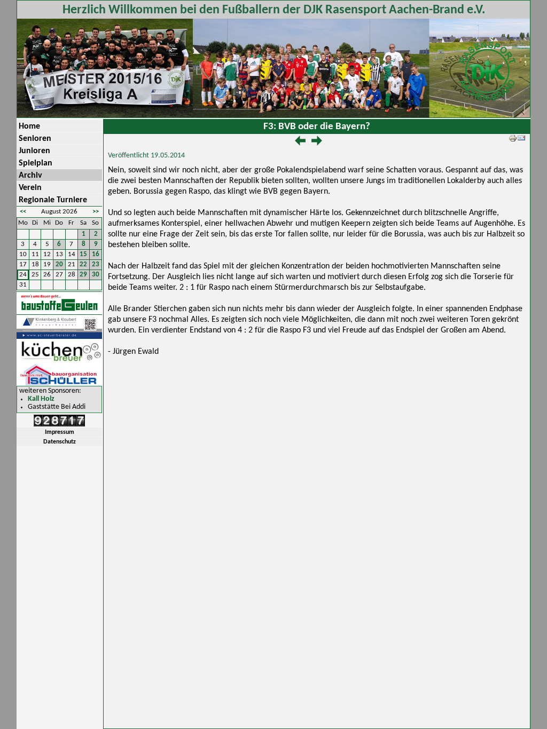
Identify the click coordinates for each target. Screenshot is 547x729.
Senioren (35, 138)
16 (95, 254)
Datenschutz (59, 442)
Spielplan (35, 163)
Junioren (34, 151)
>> (95, 211)
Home (29, 126)
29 (83, 274)
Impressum (59, 432)
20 (59, 264)
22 (83, 264)
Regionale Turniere (53, 200)
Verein (30, 188)
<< (23, 211)
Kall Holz (41, 398)
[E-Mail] (521, 139)
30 (95, 274)
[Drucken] (513, 139)
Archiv (30, 175)
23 (95, 264)
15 (83, 254)
